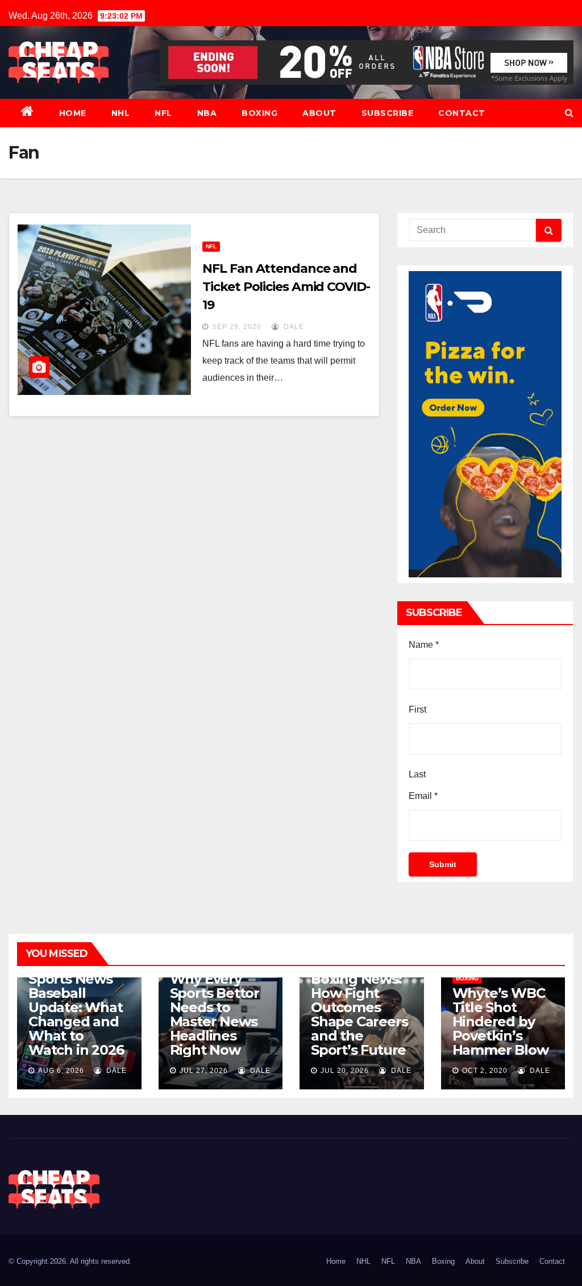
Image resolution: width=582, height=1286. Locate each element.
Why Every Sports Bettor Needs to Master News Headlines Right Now (214, 1014)
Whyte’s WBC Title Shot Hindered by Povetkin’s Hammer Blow (500, 1021)
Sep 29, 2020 (236, 327)
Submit (442, 864)
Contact (461, 113)
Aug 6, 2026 (61, 1071)
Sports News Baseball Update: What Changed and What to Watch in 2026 (75, 1014)
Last (417, 774)
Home (72, 113)
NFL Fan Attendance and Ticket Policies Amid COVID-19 (285, 287)
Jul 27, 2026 (204, 1071)
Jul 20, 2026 (345, 1071)
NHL (120, 113)
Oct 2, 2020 (485, 1071)
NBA (207, 113)
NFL (163, 113)
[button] (569, 113)
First (417, 709)
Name (424, 645)
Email (423, 796)
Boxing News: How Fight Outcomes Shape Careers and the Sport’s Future (359, 1014)
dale (292, 327)
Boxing (259, 113)
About (319, 113)
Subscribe (387, 113)
